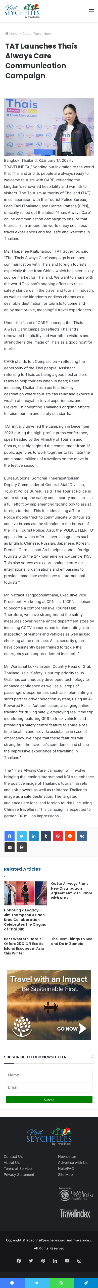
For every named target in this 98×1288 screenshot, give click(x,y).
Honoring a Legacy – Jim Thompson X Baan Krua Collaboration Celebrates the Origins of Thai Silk (25, 920)
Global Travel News (37, 34)
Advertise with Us (72, 1162)
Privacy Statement (19, 1174)
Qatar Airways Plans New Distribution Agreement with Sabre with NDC (71, 890)
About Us (12, 1162)
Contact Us (13, 1156)
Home (13, 34)
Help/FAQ (66, 1168)
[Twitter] (22, 836)
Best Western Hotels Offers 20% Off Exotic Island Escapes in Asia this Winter (24, 946)
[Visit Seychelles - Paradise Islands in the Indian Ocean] (22, 11)
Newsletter (67, 1156)
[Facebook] (10, 836)
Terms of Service (18, 1168)
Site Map (65, 1174)
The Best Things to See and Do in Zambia (71, 941)
